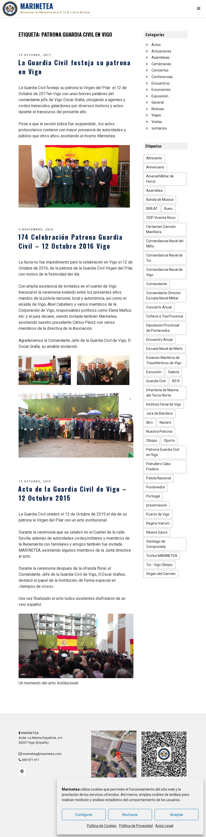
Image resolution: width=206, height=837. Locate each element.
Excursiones (161, 90)
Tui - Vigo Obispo (159, 565)
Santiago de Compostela (156, 544)
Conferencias (162, 77)
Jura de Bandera (159, 413)
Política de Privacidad (136, 826)
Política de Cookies (102, 826)
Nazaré (165, 422)
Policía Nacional (158, 478)
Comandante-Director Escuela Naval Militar (163, 295)
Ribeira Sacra (156, 532)
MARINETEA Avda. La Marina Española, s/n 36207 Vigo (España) (40, 737)
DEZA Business (22, 771)
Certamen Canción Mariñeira (161, 229)
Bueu (168, 209)
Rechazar (130, 814)
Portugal (153, 496)
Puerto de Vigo (158, 514)
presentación (156, 505)
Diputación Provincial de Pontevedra (162, 328)
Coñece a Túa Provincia (164, 316)
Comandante (156, 284)
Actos (156, 45)
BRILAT (152, 209)
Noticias (157, 109)
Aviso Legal (164, 826)
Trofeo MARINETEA (161, 556)
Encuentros (160, 83)
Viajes (156, 115)
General (157, 102)
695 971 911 (30, 760)
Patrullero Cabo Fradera (158, 466)
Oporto (169, 440)
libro (149, 422)
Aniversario (155, 167)
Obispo (151, 440)
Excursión (154, 372)
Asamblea (154, 190)
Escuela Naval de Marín (164, 349)
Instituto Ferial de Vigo (163, 404)
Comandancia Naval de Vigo (164, 272)
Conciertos (160, 70)
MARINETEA (55, 7)
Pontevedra (155, 487)
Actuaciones (161, 51)
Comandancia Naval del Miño (164, 243)
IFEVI (176, 381)
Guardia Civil (156, 381)
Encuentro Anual (159, 340)
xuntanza (159, 128)
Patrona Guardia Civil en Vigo (162, 452)
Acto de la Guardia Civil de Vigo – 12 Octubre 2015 (72, 493)
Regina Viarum (158, 523)
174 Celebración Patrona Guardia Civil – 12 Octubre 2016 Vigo (70, 241)
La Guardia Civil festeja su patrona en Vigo (74, 66)
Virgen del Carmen (161, 574)
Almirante (154, 158)
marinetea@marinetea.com (42, 754)
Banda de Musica (159, 200)
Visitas (156, 122)
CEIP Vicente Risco (161, 218)
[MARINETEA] (10, 8)
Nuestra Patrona (159, 431)
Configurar (83, 814)
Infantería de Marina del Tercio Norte (162, 392)
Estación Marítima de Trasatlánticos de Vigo (163, 360)
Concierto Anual (159, 307)
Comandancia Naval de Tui (164, 258)
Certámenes (161, 64)
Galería (173, 372)
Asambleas (160, 57)
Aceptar (176, 814)
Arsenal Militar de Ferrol (160, 178)
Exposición (159, 96)
